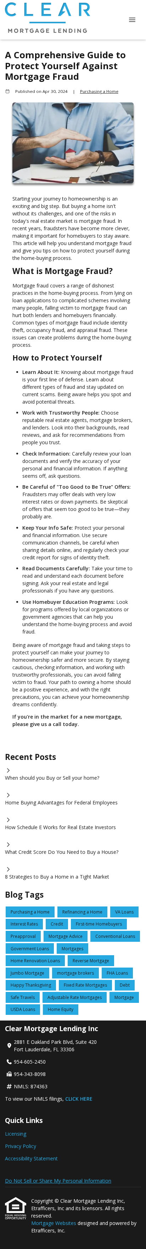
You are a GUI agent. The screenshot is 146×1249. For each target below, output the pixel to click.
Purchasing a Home (99, 91)
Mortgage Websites (54, 1223)
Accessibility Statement (31, 1158)
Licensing (15, 1133)
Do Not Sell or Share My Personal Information (58, 1180)
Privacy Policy (20, 1146)
